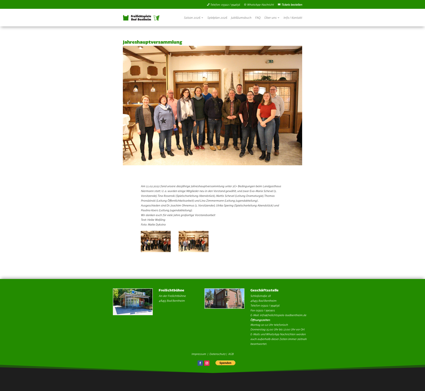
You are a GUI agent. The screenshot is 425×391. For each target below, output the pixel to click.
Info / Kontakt (292, 17)
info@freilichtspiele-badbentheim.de (283, 315)
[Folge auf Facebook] (200, 363)
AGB (231, 353)
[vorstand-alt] (156, 251)
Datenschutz (217, 353)
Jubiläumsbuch (241, 17)
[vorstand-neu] (194, 251)
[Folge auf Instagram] (207, 363)
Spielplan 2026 (217, 17)
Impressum (199, 353)
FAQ (257, 17)
